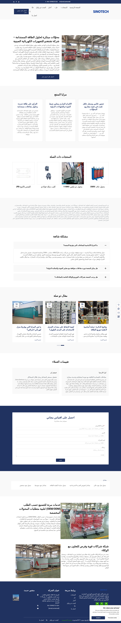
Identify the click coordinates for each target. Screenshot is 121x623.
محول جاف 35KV (97, 187)
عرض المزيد (103, 340)
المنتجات (64, 7)
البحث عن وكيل (41, 7)
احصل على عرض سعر (22, 11)
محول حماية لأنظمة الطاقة (58, 485)
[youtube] (18, 2)
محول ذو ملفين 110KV (72, 187)
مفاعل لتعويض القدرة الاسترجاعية (80, 485)
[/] (103, 590)
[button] (62, 345)
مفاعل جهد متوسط (40, 485)
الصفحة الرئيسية (75, 7)
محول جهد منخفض (25, 485)
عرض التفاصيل (97, 173)
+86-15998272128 (52, 1)
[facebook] (16, 2)
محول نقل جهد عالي (100, 485)
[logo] (97, 11)
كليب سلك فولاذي (48, 187)
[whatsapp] (119, 309)
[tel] (119, 305)
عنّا (33, 7)
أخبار (49, 7)
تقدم (60, 460)
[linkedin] (13, 2)
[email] (119, 313)
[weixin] (119, 317)
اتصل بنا (34, 15)
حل (56, 7)
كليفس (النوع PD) (23, 187)
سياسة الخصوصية (67, 620)
